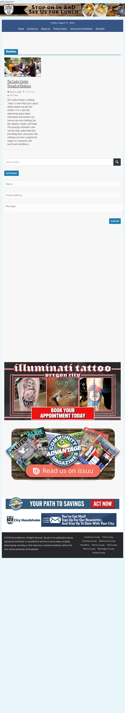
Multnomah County (107, 652)
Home (21, 140)
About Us (45, 140)
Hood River (85, 656)
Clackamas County (92, 648)
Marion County (98, 656)
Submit (115, 332)
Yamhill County (98, 664)
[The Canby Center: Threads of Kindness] (22, 179)
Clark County (107, 648)
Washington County (106, 660)
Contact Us (32, 140)
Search (117, 273)
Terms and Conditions (81, 140)
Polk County (112, 656)
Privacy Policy (60, 140)
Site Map (100, 140)
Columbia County (89, 652)
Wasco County (89, 660)
